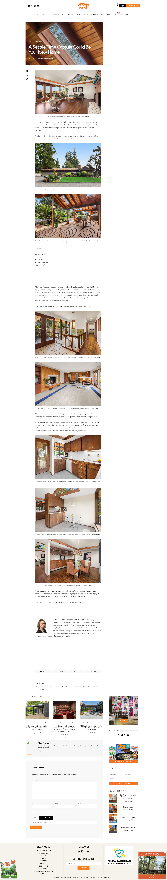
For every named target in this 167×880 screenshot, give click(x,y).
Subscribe (43, 858)
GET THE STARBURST (123, 783)
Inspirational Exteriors (128, 828)
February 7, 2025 (128, 830)
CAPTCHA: (35, 818)
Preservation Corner (49, 41)
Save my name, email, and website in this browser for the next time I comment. (54, 812)
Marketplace (118, 14)
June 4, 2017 (32, 58)
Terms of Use (43, 866)
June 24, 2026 (91, 733)
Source (87, 116)
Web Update (43, 869)
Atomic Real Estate (96, 14)
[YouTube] (38, 6)
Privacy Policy (43, 863)
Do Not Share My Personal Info (44, 871)
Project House (70, 14)
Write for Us (43, 853)
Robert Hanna (87, 686)
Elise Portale (43, 743)
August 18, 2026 (37, 733)
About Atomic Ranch (43, 851)
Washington (40, 689)
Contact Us (43, 861)
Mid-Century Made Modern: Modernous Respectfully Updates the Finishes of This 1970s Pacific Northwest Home (64, 728)
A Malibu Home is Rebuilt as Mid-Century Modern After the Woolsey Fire (91, 728)
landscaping (49, 686)
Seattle (96, 686)
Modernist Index (125, 700)
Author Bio (29, 754)
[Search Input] (140, 15)
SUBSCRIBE (83, 868)
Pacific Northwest (67, 686)
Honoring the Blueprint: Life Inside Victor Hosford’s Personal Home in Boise (37, 728)
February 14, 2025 (128, 809)
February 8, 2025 (128, 820)
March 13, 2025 (128, 801)
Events (108, 14)
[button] (63, 737)
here (81, 602)
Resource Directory (82, 14)
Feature (118, 700)
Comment (34, 780)
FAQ (43, 874)
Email (57, 803)
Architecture (40, 686)
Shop (126, 14)
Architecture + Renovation (41, 14)
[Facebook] (28, 6)
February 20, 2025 (123, 710)
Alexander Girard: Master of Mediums (123, 705)
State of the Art (128, 807)
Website (80, 803)
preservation (78, 686)
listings (57, 686)
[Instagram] (32, 6)
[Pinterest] (35, 6)
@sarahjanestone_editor (62, 636)
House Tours (45, 722)
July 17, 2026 (64, 734)
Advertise (43, 856)
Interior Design (57, 14)
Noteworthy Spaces (128, 817)
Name (34, 803)
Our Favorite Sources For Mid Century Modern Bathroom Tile (128, 797)
